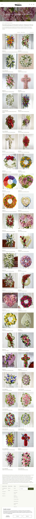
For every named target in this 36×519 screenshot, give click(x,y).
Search (9, 488)
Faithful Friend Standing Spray (7, 71)
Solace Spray (20, 330)
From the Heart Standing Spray (23, 152)
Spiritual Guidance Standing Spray (8, 152)
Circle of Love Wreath (6, 191)
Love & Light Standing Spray (7, 410)
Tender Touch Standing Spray (7, 469)
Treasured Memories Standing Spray (8, 132)
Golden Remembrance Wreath (7, 330)
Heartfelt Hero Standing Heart (23, 251)
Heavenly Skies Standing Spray (23, 111)
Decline (27, 516)
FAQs (15, 488)
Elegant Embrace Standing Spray (8, 91)
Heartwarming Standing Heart (23, 191)
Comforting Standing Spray (23, 469)
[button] (2, 4)
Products (3, 493)
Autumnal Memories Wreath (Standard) (9, 211)
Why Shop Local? (15, 493)
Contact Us (15, 490)
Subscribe (31, 488)
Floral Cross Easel (5, 350)
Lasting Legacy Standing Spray (23, 132)
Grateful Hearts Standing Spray (7, 291)
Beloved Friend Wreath (22, 271)
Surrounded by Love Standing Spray (24, 390)
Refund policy (16, 501)
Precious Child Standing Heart (23, 211)
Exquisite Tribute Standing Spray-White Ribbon (9, 112)
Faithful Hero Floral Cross (22, 449)
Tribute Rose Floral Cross (22, 370)
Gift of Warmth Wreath (22, 231)
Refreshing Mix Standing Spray (23, 350)
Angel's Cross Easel (21, 91)
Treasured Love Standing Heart (7, 370)
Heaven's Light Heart (6, 310)
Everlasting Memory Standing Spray (8, 231)
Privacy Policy (10, 513)
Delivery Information (16, 496)
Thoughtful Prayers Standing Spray (8, 449)
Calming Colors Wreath (22, 310)
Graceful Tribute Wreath (22, 291)
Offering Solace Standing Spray (23, 410)
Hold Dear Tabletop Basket (7, 390)
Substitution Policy (16, 504)
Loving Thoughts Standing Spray (8, 271)
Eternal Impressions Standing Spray (8, 251)
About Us (3, 495)
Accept (17, 516)
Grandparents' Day (4, 489)
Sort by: (18, 32)
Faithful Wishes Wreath (22, 71)
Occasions (4, 491)
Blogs (9, 490)
